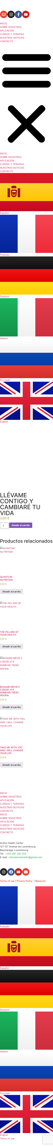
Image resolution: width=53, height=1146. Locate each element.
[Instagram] (11, 14)
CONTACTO (6, 41)
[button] (26, 97)
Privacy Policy (24, 880)
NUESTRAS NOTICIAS (12, 37)
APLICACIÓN (7, 30)
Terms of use (7, 880)
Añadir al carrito (20, 525)
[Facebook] (11, 872)
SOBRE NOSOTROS (10, 27)
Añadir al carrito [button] (11, 591)
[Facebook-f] (18, 14)
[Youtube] (25, 14)
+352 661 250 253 (15, 853)
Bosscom (40, 880)
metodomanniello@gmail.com (25, 857)
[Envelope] (3, 14)
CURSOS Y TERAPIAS (12, 34)
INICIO (3, 23)
